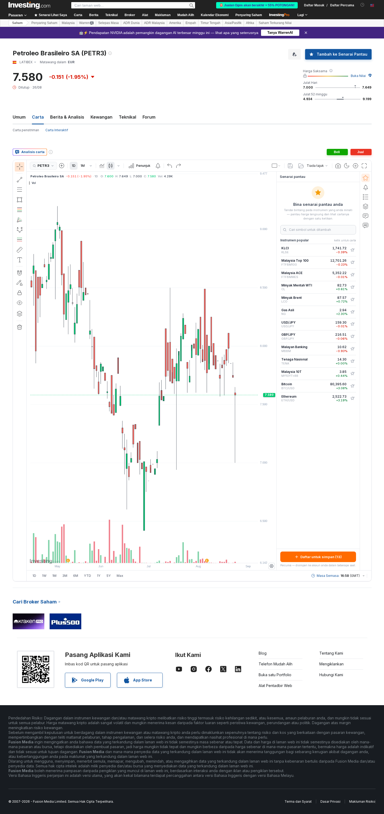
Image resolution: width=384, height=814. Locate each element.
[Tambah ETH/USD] (352, 398)
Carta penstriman (26, 130)
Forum (149, 117)
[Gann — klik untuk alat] (19, 220)
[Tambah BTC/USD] (352, 386)
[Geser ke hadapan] (158, 556)
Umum (19, 117)
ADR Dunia (131, 23)
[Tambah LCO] (352, 299)
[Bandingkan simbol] (62, 166)
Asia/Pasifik (233, 23)
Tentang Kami (331, 653)
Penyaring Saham (248, 15)
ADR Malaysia (154, 23)
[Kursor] (19, 167)
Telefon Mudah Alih (275, 664)
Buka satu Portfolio (275, 674)
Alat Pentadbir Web (275, 685)
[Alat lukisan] (28, 370)
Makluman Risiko (362, 801)
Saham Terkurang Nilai (275, 23)
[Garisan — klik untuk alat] (19, 179)
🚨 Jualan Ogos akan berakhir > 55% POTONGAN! (257, 5)
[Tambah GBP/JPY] (352, 336)
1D (73, 166)
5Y (108, 576)
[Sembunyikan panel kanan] (274, 371)
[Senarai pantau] (365, 178)
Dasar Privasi (330, 801)
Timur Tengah (210, 23)
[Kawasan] (102, 166)
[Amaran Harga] (158, 166)
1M (82, 166)
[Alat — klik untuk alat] (19, 250)
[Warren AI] (365, 225)
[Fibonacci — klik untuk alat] (19, 210)
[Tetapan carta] (355, 166)
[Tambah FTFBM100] (352, 262)
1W (44, 576)
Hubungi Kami (331, 674)
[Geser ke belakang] (151, 556)
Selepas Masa (108, 23)
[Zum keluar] (137, 556)
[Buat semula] (178, 166)
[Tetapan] (271, 566)
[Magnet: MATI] (19, 272)
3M (64, 576)
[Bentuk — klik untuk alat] (19, 199)
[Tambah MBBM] (352, 349)
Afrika (250, 23)
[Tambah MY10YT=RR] (352, 373)
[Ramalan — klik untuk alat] (19, 240)
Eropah (191, 23)
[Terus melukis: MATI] (19, 282)
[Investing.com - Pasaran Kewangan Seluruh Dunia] (29, 5)
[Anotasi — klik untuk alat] (19, 260)
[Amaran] (365, 187)
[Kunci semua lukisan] (19, 293)
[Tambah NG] (352, 312)
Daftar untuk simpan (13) (321, 557)
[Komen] (365, 216)
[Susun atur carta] (276, 166)
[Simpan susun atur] (290, 166)
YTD (87, 576)
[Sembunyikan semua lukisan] (19, 303)
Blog (263, 653)
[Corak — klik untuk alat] (19, 230)
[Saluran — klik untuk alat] (19, 189)
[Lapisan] (19, 313)
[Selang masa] (91, 166)
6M (75, 576)
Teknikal (127, 117)
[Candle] (111, 166)
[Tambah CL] (352, 287)
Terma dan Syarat (298, 801)
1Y (99, 576)
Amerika (175, 23)
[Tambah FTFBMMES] (352, 275)
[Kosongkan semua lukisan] (19, 327)
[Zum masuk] (144, 556)
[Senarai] (365, 197)
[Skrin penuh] (364, 166)
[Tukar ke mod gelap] (347, 166)
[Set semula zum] (165, 556)
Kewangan (101, 117)
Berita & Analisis (67, 117)
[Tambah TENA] (352, 361)
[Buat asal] (170, 166)
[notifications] (362, 4)
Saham (17, 23)
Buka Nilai (358, 76)
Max (120, 576)
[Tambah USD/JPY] (352, 324)
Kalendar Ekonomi (215, 15)
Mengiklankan (331, 664)
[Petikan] (338, 166)
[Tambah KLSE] (352, 250)
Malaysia (68, 23)
